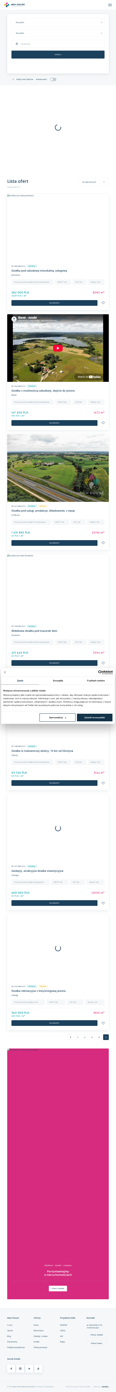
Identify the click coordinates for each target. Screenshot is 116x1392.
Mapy (62, 1341)
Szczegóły (54, 303)
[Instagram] (20, 1369)
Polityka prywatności (16, 1347)
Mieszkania (39, 1330)
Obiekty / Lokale (41, 1336)
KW (61, 1336)
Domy (36, 1325)
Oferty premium (40, 1347)
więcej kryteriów (24, 79)
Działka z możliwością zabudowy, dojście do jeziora (43, 390)
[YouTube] (29, 1369)
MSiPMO (63, 1325)
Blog (9, 1336)
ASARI (88, 1386)
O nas (9, 1325)
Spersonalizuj (56, 717)
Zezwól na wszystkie (94, 717)
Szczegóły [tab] (58, 680)
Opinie (10, 1330)
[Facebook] (11, 1369)
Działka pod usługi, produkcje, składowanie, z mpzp (43, 510)
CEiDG (62, 1330)
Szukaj (58, 55)
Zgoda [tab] (20, 680)
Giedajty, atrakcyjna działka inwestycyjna (37, 870)
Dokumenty (12, 1341)
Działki (36, 1341)
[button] (103, 303)
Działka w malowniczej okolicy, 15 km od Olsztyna (42, 750)
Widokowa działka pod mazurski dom (34, 630)
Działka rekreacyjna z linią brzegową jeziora (38, 991)
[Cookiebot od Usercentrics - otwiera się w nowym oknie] (100, 672)
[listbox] (58, 22)
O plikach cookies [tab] (96, 680)
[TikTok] (38, 1369)
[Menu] (110, 5)
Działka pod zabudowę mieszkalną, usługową (39, 270)
